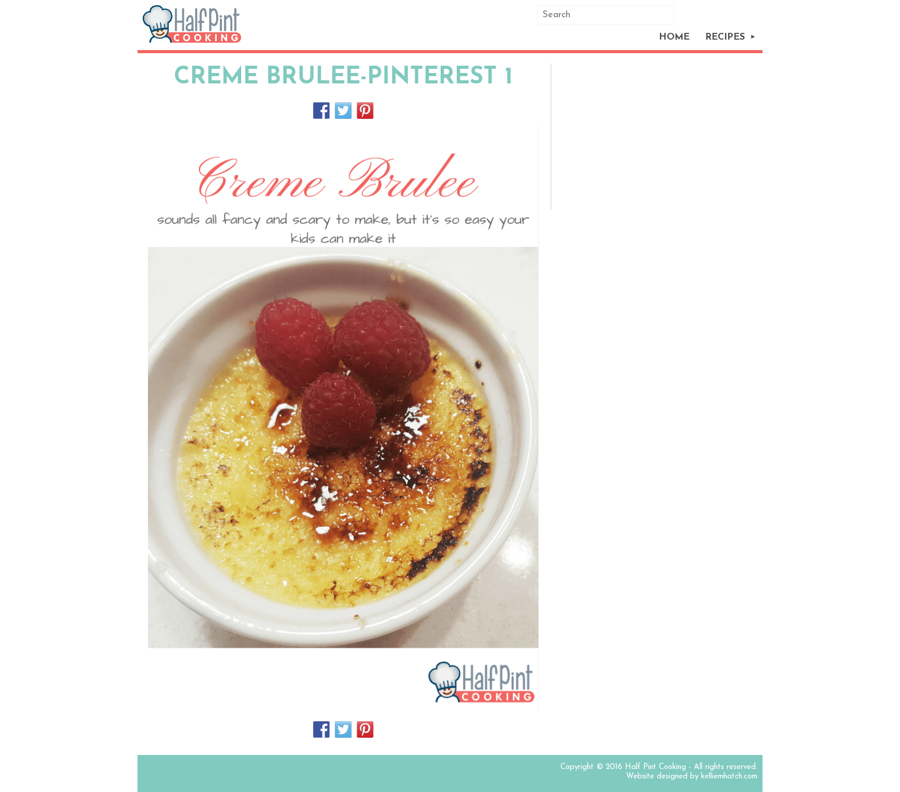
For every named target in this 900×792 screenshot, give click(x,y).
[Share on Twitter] (343, 110)
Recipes (725, 37)
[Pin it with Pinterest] (365, 110)
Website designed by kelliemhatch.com (691, 777)
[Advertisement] (659, 137)
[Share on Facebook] (321, 110)
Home (674, 37)
